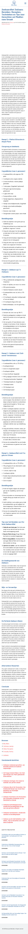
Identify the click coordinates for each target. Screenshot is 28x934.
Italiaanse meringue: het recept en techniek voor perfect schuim (13, 782)
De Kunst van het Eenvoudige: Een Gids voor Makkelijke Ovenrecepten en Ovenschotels (14, 887)
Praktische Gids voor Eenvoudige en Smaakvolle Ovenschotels (13, 879)
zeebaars (6, 755)
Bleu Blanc (6, 743)
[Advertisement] (14, 40)
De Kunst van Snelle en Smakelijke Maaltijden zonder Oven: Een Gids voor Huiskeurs (13, 870)
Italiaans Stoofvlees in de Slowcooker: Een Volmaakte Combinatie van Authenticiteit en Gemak (14, 798)
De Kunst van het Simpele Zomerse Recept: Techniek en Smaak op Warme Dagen (14, 853)
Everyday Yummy (8, 751)
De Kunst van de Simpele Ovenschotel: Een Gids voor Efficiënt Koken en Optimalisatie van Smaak (13, 862)
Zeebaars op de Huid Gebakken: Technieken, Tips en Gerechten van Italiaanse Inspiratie (14, 820)
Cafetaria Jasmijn (8, 746)
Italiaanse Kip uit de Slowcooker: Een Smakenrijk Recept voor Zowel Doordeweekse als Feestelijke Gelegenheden (14, 789)
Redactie (12, 22)
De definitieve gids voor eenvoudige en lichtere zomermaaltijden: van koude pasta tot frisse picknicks (14, 836)
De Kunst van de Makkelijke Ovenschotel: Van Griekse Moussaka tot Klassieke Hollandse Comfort (13, 896)
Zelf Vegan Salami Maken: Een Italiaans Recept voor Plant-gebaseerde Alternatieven (14, 774)
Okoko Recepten (8, 749)
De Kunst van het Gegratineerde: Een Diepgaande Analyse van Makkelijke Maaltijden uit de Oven (14, 905)
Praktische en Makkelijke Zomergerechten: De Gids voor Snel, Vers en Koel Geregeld (13, 845)
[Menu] (25, 3)
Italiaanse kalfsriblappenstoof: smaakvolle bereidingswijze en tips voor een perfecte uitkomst (13, 806)
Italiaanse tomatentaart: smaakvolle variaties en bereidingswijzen (14, 813)
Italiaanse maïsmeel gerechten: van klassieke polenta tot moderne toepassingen (14, 766)
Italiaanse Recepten (6, 24)
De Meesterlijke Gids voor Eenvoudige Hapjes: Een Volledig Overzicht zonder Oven (14, 914)
